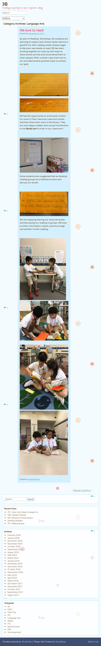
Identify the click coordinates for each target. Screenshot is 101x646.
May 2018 (12, 575)
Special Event (13, 626)
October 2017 (13, 589)
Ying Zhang (60, 642)
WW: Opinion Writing (16, 515)
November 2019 (14, 543)
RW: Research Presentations (20, 518)
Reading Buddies (15, 520)
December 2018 (14, 563)
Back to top (93, 642)
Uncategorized (14, 632)
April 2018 (12, 578)
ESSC (9, 609)
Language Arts (34, 479)
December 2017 (14, 583)
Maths (10, 621)
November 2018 (14, 566)
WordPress (27, 642)
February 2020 (14, 535)
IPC (9, 615)
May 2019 (12, 555)
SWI (9, 629)
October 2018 (13, 569)
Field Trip (11, 612)
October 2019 (13, 546)
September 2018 (15, 572)
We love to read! (32, 30)
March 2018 (12, 581)
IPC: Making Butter (15, 523)
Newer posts (82, 490)
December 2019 (14, 541)
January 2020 (13, 538)
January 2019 (13, 561)
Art (8, 606)
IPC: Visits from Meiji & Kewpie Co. (23, 512)
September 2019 (15, 549)
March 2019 (12, 558)
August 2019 (13, 552)
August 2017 (13, 595)
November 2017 (14, 586)
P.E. (9, 623)
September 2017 (15, 592)
